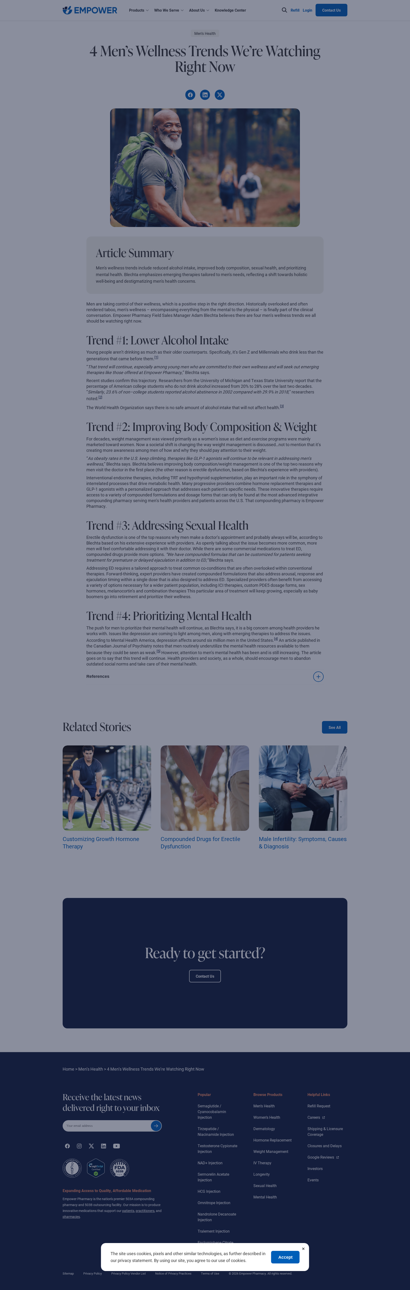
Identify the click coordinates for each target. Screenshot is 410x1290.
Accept (285, 1257)
